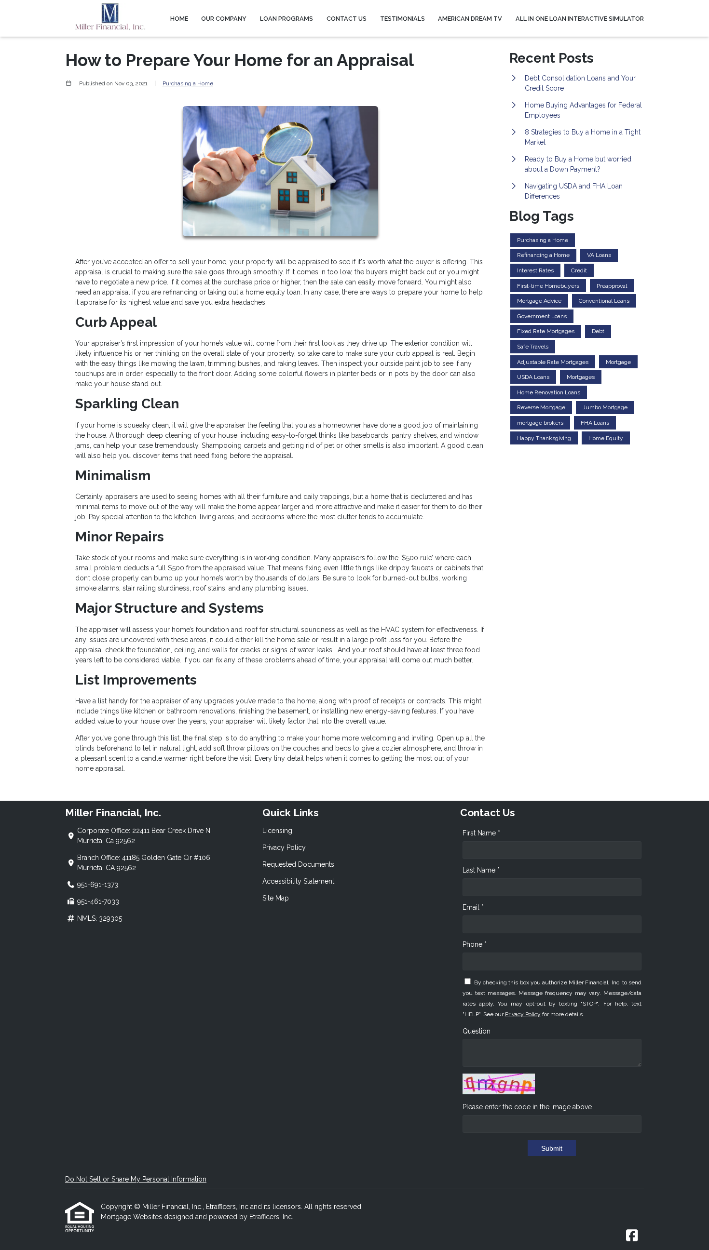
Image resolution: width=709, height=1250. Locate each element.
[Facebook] (632, 1236)
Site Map (275, 898)
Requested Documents (298, 864)
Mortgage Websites (132, 1217)
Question (477, 1031)
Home (179, 18)
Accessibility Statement (298, 881)
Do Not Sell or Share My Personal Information (135, 1179)
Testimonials (402, 18)
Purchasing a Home (188, 83)
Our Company (223, 18)
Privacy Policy (284, 847)
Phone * (475, 944)
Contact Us (347, 18)
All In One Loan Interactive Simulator (580, 18)
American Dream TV (470, 18)
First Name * (481, 833)
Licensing (277, 830)
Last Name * (481, 870)
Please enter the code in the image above (527, 1107)
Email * (473, 907)
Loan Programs (286, 18)
